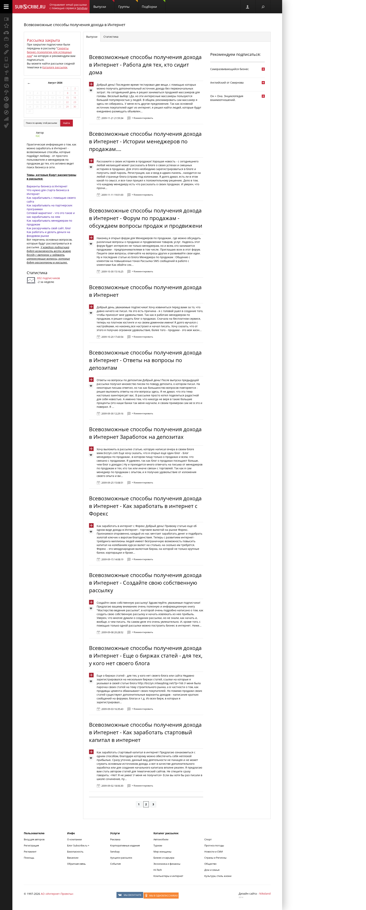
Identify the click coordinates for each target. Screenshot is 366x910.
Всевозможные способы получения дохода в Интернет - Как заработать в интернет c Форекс (145, 506)
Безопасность (75, 851)
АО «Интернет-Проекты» (57, 894)
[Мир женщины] (6, 52)
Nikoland (265, 893)
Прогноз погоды (214, 845)
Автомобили (160, 839)
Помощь (29, 857)
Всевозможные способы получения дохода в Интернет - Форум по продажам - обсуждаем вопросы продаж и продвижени (145, 218)
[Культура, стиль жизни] (6, 72)
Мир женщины (162, 851)
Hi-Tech (157, 870)
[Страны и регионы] (6, 106)
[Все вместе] (6, 19)
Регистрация (31, 845)
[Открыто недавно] (6, 26)
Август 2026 (55, 82)
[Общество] (6, 86)
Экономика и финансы (166, 863)
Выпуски (99, 7)
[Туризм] (6, 112)
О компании (74, 839)
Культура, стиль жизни (217, 876)
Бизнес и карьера (163, 857)
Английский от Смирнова (227, 82)
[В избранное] (92, 91)
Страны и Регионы (215, 857)
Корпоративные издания (125, 845)
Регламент (30, 851)
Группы (123, 7)
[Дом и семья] (6, 46)
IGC (38, 136)
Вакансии (72, 857)
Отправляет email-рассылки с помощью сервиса (68, 6)
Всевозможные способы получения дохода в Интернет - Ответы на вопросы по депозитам (145, 360)
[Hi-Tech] (6, 59)
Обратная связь (76, 863)
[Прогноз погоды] (6, 92)
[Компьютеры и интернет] (6, 66)
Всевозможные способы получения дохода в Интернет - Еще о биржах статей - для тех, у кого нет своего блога (145, 655)
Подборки (149, 7)
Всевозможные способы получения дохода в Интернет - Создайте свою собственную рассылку (145, 582)
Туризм (157, 845)
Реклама (115, 839)
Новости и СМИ (213, 851)
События (115, 863)
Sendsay (115, 851)
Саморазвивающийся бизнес (229, 69)
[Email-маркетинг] (6, 126)
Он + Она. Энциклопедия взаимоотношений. (226, 98)
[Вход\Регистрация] (247, 6)
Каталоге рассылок (54, 67)
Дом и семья (211, 870)
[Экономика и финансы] (6, 119)
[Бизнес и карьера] (6, 39)
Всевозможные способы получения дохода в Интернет (74, 24)
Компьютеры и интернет (168, 876)
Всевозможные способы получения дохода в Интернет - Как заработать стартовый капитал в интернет (145, 732)
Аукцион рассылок (121, 857)
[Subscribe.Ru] (30, 6)
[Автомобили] (6, 32)
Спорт (208, 839)
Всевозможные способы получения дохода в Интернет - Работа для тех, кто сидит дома (145, 64)
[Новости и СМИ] (6, 79)
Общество (210, 863)
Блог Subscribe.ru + (78, 845)
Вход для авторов (34, 839)
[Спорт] (6, 99)
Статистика (37, 272)
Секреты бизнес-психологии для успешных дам (49, 52)
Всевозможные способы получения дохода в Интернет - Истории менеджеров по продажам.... (145, 141)
